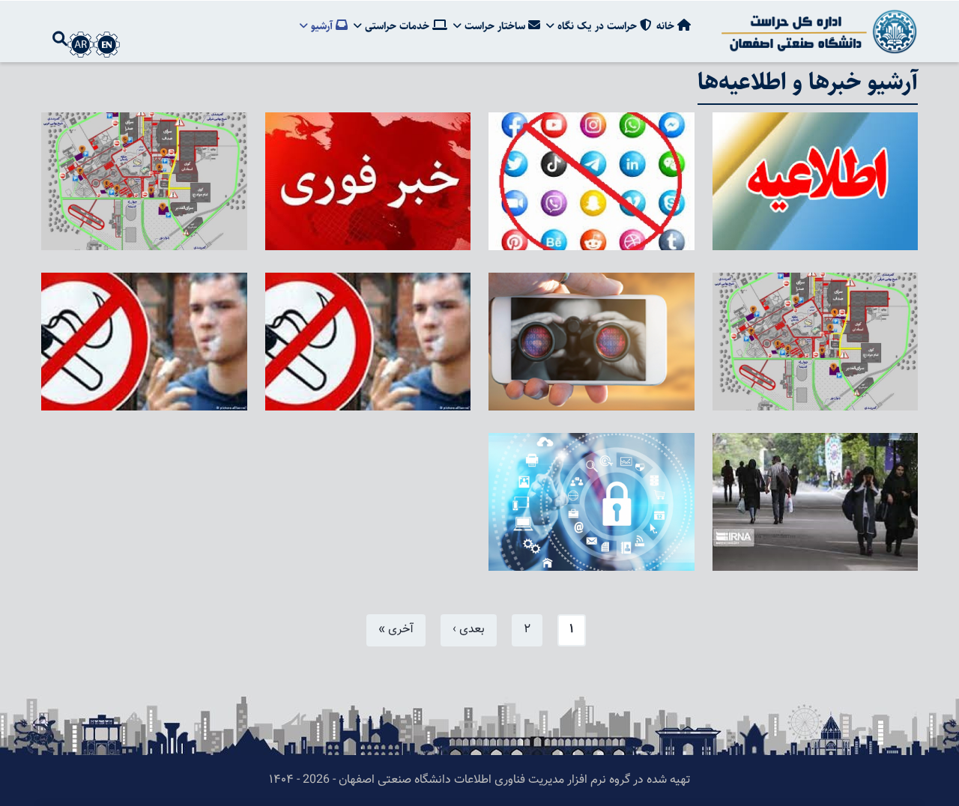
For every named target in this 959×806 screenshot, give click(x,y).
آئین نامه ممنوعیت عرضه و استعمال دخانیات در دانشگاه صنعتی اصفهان (375, 374)
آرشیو (322, 26)
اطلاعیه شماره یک (852, 235)
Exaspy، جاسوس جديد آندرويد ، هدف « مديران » (606, 384)
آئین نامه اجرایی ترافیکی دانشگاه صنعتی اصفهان (164, 224)
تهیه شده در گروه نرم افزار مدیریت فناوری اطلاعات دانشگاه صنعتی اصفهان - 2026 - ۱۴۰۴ (479, 780)
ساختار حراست (495, 26)
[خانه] (817, 31)
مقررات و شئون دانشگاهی (828, 555)
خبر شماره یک (414, 235)
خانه (666, 26)
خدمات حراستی (397, 26)
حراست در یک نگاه (597, 26)
